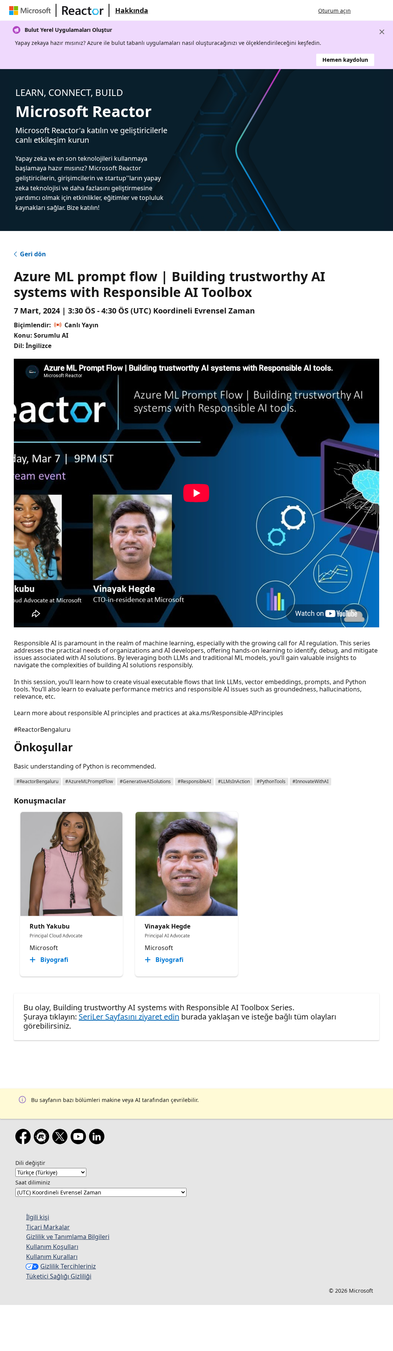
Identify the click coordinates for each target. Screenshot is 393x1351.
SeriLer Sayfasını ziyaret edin (129, 1016)
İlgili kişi (37, 1217)
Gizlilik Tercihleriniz (68, 1266)
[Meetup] (43, 1138)
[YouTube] (80, 1138)
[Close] (382, 32)
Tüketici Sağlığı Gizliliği (58, 1276)
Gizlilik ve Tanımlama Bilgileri (67, 1236)
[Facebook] (24, 1138)
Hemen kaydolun (345, 59)
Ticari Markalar (48, 1227)
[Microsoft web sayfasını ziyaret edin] (31, 10)
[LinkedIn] (98, 1138)
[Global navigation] (364, 10)
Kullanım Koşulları (52, 1246)
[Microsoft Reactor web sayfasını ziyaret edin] (83, 10)
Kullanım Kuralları (52, 1256)
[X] (61, 1138)
